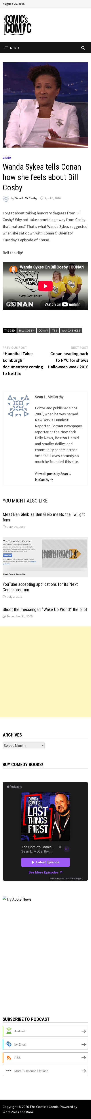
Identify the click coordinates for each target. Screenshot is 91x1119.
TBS (54, 330)
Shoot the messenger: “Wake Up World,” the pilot (45, 609)
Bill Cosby (26, 330)
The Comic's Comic (44, 1106)
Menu (14, 48)
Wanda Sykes (71, 330)
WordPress (11, 1112)
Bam (29, 1112)
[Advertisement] (45, 671)
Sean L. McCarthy (26, 198)
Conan (43, 330)
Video (7, 157)
